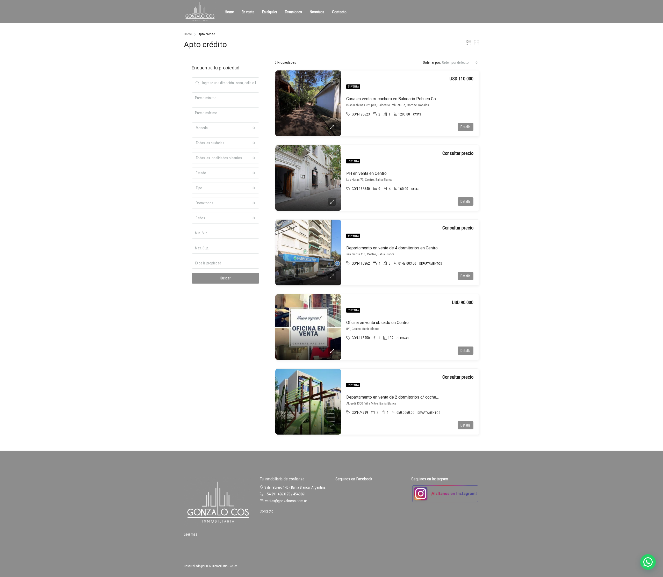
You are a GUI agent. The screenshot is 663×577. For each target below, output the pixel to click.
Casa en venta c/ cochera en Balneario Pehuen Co (391, 98)
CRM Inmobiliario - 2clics (221, 566)
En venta (248, 12)
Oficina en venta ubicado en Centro (377, 322)
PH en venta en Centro (366, 173)
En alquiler (269, 12)
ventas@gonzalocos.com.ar (286, 501)
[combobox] (460, 62)
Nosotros (317, 12)
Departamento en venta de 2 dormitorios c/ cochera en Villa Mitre (405, 397)
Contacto (339, 12)
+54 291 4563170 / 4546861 (285, 494)
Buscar (225, 278)
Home (229, 12)
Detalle (465, 127)
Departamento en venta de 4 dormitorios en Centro (392, 248)
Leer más (190, 534)
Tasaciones (293, 12)
